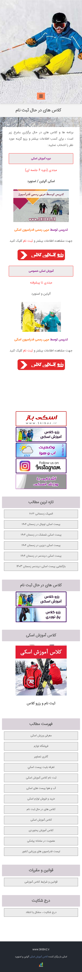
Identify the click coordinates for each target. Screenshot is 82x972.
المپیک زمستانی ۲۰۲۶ (41, 513)
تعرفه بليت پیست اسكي (41, 767)
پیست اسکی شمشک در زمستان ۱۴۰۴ (41, 535)
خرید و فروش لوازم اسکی (41, 798)
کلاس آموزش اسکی (41, 820)
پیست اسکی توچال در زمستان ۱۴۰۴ (41, 524)
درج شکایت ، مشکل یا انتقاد (41, 912)
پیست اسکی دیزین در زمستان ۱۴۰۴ (41, 545)
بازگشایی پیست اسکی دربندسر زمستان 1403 (41, 566)
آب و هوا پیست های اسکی (41, 788)
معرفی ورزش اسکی (41, 735)
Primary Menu (41, 96)
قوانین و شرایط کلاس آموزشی (41, 882)
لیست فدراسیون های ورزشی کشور (41, 851)
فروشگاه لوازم (41, 746)
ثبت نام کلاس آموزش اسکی (41, 777)
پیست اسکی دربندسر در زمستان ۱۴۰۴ (41, 556)
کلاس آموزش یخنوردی (41, 830)
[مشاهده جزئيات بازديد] (41, 966)
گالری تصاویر (41, 756)
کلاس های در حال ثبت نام (41, 809)
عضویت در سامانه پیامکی (41, 841)
